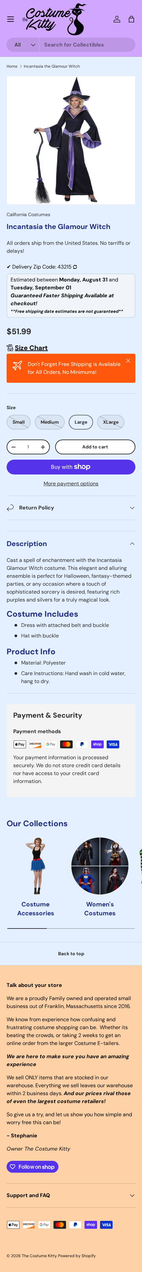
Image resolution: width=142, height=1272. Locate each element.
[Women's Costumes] (99, 866)
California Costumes (28, 214)
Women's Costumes (100, 908)
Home (12, 66)
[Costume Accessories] (35, 866)
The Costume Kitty (39, 1255)
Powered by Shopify (77, 1255)
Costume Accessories (35, 908)
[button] (131, 19)
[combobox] (71, 45)
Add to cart (95, 447)
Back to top (71, 954)
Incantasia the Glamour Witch (52, 66)
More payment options (71, 483)
